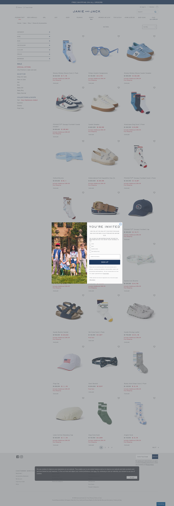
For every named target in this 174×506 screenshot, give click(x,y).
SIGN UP (104, 262)
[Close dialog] (120, 224)
